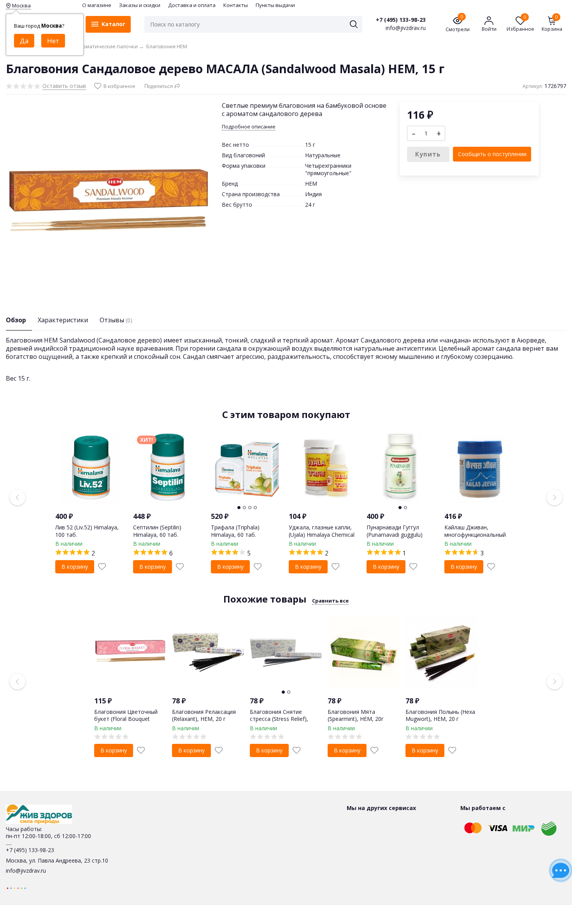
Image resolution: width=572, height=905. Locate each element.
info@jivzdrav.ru (26, 870)
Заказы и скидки (139, 5)
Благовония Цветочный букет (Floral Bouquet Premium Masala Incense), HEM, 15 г (127, 722)
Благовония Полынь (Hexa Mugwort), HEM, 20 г (440, 715)
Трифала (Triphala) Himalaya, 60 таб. (235, 531)
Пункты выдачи (275, 5)
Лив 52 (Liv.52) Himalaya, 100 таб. (87, 531)
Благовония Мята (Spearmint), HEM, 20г (356, 715)
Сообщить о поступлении (492, 154)
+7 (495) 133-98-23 (401, 19)
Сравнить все (330, 600)
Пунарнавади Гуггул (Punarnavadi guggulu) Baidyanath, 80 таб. (395, 534)
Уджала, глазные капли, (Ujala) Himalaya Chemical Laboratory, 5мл (321, 534)
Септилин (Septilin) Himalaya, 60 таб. (157, 531)
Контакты (235, 5)
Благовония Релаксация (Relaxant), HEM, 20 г (204, 715)
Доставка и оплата (192, 5)
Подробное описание (248, 126)
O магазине (96, 5)
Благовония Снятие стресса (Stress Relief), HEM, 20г (279, 718)
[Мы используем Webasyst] (16, 887)
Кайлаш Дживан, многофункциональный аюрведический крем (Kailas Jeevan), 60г (475, 538)
